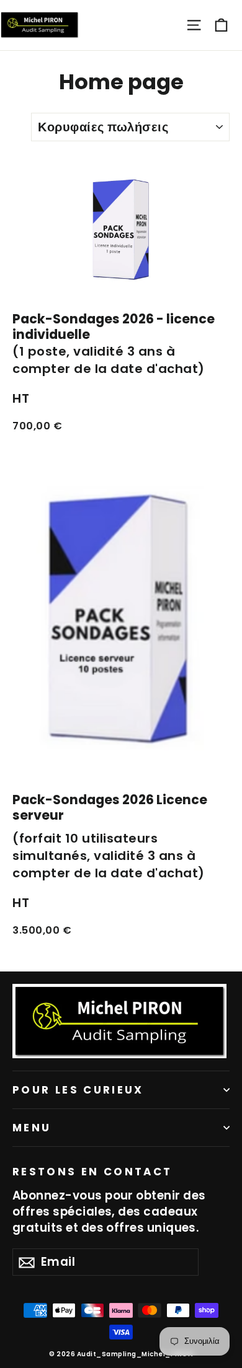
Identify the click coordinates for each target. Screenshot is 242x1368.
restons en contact (92, 1171)
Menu (31, 1127)
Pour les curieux (78, 1089)
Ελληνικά (127, 20)
